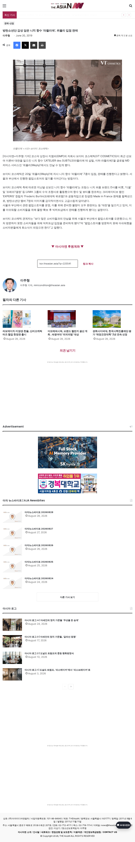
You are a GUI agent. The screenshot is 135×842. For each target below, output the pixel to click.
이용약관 (78, 832)
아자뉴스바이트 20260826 (39, 545)
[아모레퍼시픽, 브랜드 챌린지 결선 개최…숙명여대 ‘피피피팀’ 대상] (67, 319)
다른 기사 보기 (67, 597)
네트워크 (45, 832)
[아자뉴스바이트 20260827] (12, 533)
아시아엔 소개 (24, 832)
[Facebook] (16, 45)
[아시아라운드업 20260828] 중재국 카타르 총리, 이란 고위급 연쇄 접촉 (58, 14)
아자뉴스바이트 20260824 (39, 578)
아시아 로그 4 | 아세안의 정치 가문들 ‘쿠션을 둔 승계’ (52, 620)
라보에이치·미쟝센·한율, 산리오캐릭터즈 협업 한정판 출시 (22, 332)
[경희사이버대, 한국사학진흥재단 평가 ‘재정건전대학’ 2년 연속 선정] (112, 319)
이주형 (6, 35)
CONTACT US (110, 832)
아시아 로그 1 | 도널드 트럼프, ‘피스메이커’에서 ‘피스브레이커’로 (57, 670)
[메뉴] (4, 7)
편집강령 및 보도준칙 (62, 832)
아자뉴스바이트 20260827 (39, 528)
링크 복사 (88, 263)
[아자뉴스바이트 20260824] (12, 583)
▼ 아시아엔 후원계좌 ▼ (67, 246)
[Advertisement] (67, 389)
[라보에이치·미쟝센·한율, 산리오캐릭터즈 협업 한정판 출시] (22, 319)
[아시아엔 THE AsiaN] (67, 5)
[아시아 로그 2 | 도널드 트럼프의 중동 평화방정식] (12, 658)
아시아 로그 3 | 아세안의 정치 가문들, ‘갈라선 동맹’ (50, 636)
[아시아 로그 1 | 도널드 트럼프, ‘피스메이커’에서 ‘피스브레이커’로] (12, 674)
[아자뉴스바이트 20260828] (12, 517)
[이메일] (33, 45)
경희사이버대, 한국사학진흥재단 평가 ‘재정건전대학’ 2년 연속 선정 (112, 332)
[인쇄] (42, 45)
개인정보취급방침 (92, 832)
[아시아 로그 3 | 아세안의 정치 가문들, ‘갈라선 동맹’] (12, 641)
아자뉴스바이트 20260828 (39, 512)
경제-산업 (9, 23)
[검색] (130, 7)
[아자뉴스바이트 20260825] (12, 566)
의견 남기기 (67, 350)
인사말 (36, 832)
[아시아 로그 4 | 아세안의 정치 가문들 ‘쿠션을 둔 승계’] (12, 625)
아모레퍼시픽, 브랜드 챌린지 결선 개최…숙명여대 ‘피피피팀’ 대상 (67, 332)
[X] (25, 45)
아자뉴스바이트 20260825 (39, 562)
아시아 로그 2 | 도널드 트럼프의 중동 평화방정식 (49, 653)
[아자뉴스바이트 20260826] (12, 550)
